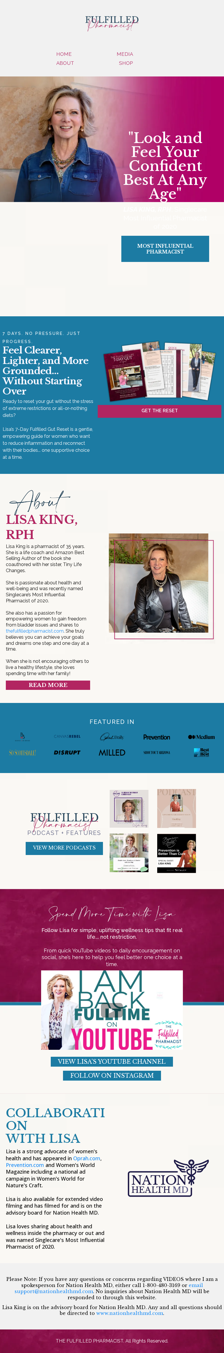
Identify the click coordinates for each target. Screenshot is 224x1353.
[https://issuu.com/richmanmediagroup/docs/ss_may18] (22, 752)
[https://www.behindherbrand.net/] (22, 736)
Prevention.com (25, 1164)
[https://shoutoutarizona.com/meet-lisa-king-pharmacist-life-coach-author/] (157, 752)
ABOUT (65, 63)
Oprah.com (86, 1158)
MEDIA (125, 54)
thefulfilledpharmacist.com (35, 631)
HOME (64, 54)
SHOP (126, 63)
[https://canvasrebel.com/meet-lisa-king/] (67, 736)
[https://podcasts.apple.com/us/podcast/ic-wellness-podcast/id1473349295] (176, 808)
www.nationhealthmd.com (129, 1313)
